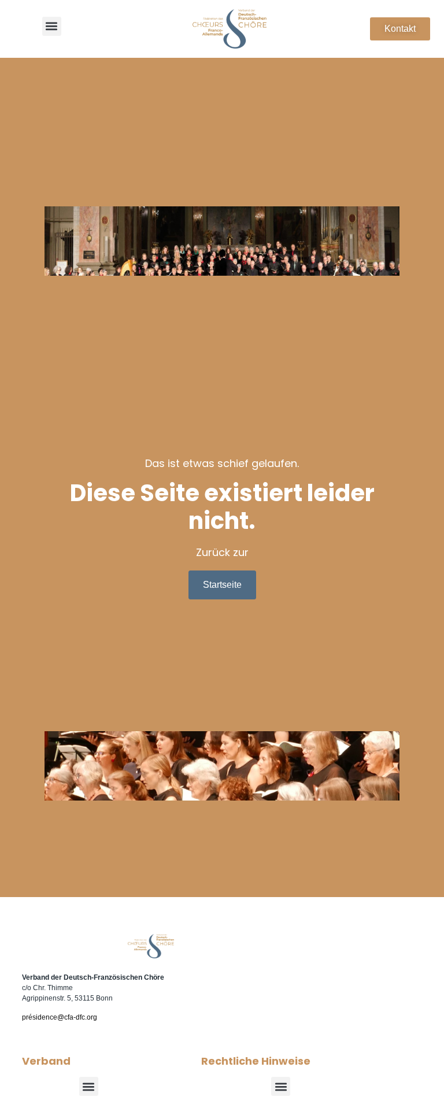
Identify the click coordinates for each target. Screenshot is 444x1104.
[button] (51, 26)
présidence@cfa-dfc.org (59, 1017)
